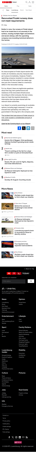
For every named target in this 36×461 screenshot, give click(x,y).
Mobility (22, 350)
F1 (2, 334)
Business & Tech (6, 308)
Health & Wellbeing (24, 334)
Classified (21, 357)
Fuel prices (22, 353)
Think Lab (4, 310)
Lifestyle (22, 316)
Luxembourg (14, 10)
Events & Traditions (7, 357)
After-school (22, 338)
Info (3, 401)
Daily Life (4, 365)
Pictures (22, 373)
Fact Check (29, 10)
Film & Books (5, 382)
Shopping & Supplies (24, 342)
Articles (21, 395)
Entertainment (8, 316)
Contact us (5, 415)
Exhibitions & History (7, 380)
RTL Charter (6, 429)
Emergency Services (7, 406)
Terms (4, 418)
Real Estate (23, 390)
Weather (4, 404)
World (21, 10)
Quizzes (4, 323)
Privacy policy (6, 421)
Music (3, 376)
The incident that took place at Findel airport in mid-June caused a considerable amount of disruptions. (17, 118)
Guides (3, 359)
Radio (30, 6)
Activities (21, 336)
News (7, 10)
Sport (4, 327)
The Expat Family (23, 340)
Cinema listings (6, 386)
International (5, 332)
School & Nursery (23, 330)
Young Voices (22, 302)
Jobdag (4, 393)
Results (4, 336)
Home (6, 6)
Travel (20, 321)
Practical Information (7, 369)
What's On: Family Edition (25, 332)
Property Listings (23, 393)
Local (3, 330)
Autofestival (22, 355)
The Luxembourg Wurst (8, 321)
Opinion (22, 299)
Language (4, 367)
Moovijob (4, 395)
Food (20, 319)
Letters (21, 304)
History (4, 363)
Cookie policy (6, 423)
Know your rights (23, 344)
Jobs (4, 390)
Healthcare (5, 361)
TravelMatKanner (23, 346)
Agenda (4, 384)
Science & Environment (8, 312)
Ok (31, 281)
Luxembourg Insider (7, 351)
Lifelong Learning (6, 397)
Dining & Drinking (6, 355)
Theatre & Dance (6, 378)
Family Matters (25, 327)
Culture (5, 373)
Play (18, 6)
